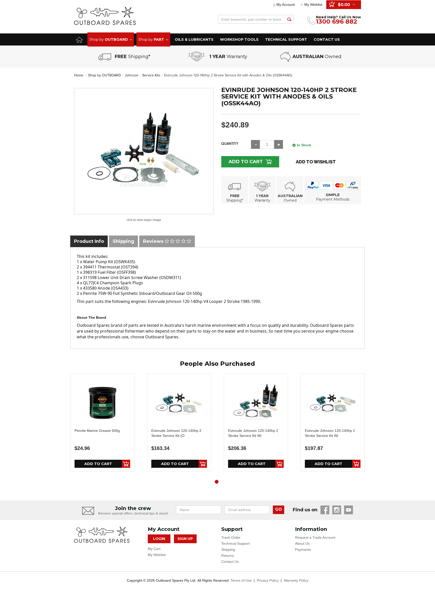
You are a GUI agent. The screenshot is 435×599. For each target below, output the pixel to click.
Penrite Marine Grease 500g (97, 431)
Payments (303, 549)
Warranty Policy (296, 580)
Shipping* (234, 200)
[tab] (89, 241)
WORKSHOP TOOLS (239, 39)
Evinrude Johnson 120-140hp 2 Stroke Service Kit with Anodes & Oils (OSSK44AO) (228, 75)
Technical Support (235, 543)
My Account (285, 5)
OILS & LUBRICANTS (194, 39)
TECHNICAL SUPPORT (286, 39)
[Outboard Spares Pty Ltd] (105, 16)
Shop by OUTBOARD (104, 75)
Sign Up (185, 538)
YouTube (348, 509)
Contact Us (230, 562)
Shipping (228, 549)
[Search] (289, 19)
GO (278, 509)
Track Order (230, 537)
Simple (333, 195)
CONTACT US (327, 39)
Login (159, 538)
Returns (227, 556)
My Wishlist (313, 5)
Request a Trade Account (315, 537)
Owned (290, 200)
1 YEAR (262, 196)
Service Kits (151, 75)
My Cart (154, 549)
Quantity (229, 144)
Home (78, 75)
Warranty (262, 200)
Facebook (324, 509)
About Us (302, 543)
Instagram (336, 509)
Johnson (131, 75)
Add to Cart (246, 161)
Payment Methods (332, 199)
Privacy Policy (268, 580)
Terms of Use (241, 580)
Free (234, 196)
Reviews (154, 241)
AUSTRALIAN (290, 196)
